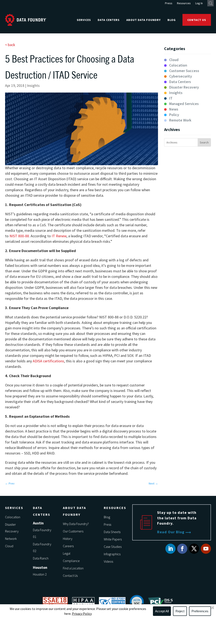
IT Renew (59, 235)
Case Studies (113, 546)
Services (84, 20)
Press (168, 3)
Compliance (71, 561)
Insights (33, 85)
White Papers (113, 539)
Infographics (112, 554)
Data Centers (109, 20)
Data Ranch (41, 558)
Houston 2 (40, 574)
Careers (68, 546)
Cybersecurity (180, 76)
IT (171, 98)
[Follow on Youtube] (206, 549)
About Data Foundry (143, 20)
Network (11, 538)
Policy (174, 114)
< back (10, 44)
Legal (66, 553)
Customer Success (184, 70)
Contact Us (196, 20)
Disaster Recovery (184, 87)
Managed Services (184, 103)
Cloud (173, 59)
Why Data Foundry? (76, 524)
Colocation (178, 65)
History (67, 538)
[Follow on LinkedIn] (170, 549)
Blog (171, 20)
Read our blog (170, 531)
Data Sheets (112, 532)
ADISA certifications (48, 361)
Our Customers (73, 531)
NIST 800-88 (19, 235)
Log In (199, 3)
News (173, 109)
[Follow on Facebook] (182, 549)
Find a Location (73, 568)
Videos (108, 561)
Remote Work (180, 120)
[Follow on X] (194, 549)
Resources (184, 3)
